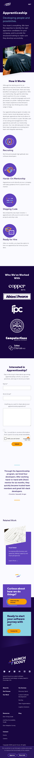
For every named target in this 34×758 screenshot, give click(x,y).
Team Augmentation (24, 703)
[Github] (19, 671)
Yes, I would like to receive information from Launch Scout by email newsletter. (17, 433)
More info (22, 755)
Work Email (6, 394)
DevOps (20, 700)
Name (5, 384)
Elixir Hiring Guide (8, 716)
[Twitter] (9, 671)
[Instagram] (4, 671)
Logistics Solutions (23, 707)
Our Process (6, 691)
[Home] (14, 4)
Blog (19, 713)
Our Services (22, 688)
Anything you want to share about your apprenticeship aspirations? (17, 405)
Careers (5, 738)
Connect (5, 732)
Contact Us (14, 631)
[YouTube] (24, 671)
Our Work (6, 695)
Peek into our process (15, 601)
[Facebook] (14, 671)
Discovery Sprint (23, 691)
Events (5, 735)
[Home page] (17, 660)
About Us (6, 688)
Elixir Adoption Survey (9, 725)
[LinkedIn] (29, 671)
